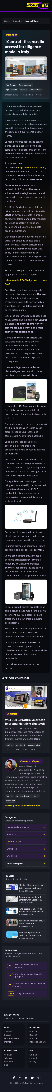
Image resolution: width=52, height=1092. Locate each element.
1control (23, 89)
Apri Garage (11, 85)
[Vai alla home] (38, 5)
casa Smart (20, 745)
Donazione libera (37, 1041)
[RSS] (26, 1077)
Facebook (8, 1061)
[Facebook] (14, 1077)
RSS (6, 1065)
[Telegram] (38, 1077)
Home (7, 21)
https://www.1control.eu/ (31, 167)
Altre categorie (15, 863)
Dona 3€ (33, 1035)
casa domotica (34, 745)
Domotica (17, 21)
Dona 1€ (33, 1031)
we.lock (9, 745)
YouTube (8, 1054)
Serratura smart (25, 85)
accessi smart (35, 89)
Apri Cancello (11, 89)
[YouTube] (32, 1077)
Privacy (32, 1061)
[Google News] (20, 1077)
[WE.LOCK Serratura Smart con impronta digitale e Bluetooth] (26, 697)
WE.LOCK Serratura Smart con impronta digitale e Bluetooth (25, 721)
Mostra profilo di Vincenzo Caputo (23, 805)
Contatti (33, 1058)
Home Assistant (11, 1038)
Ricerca (7, 1035)
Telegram (8, 1058)
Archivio (8, 1031)
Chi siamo (34, 1054)
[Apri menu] (5, 6)
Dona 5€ (33, 1038)
